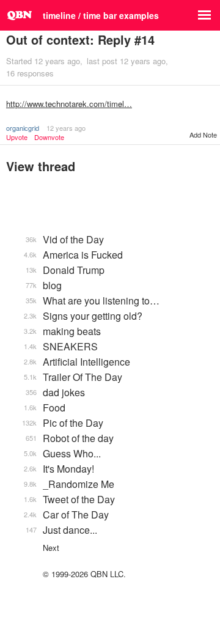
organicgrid (22, 128)
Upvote (17, 137)
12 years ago (66, 128)
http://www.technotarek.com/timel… (69, 103)
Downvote (49, 137)
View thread (40, 166)
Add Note (203, 134)
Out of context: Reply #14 (80, 39)
